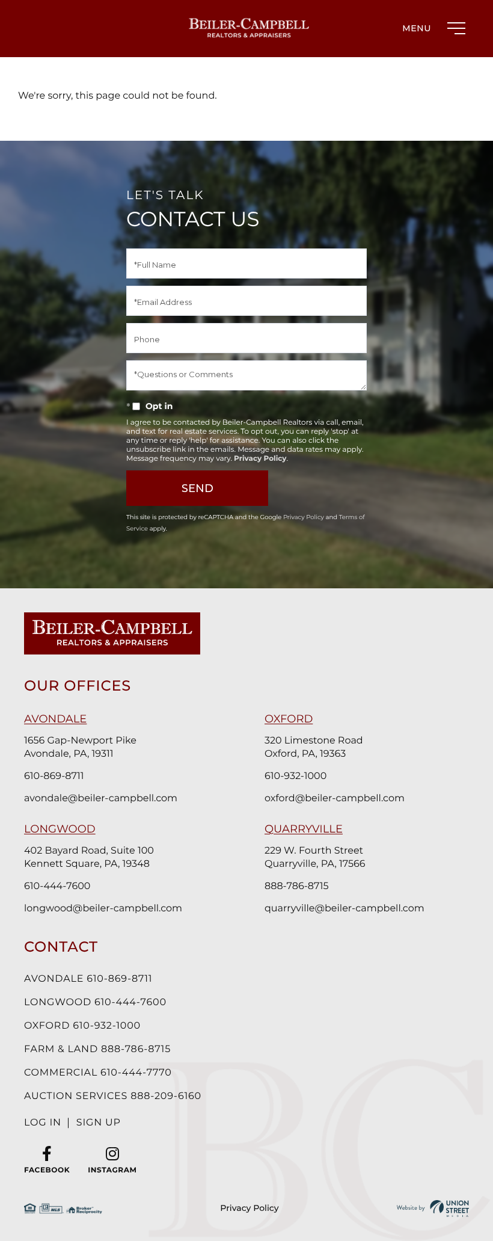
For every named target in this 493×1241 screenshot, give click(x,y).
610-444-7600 (57, 886)
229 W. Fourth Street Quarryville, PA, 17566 (315, 857)
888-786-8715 (296, 886)
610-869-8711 (54, 776)
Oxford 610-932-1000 (82, 1026)
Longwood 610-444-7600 (95, 1002)
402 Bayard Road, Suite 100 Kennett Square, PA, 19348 (89, 857)
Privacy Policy (260, 458)
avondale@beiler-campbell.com (100, 798)
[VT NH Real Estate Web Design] (433, 1208)
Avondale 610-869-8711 (88, 979)
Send (197, 488)
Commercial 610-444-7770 (98, 1073)
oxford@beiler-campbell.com (335, 798)
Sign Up (98, 1123)
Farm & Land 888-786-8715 (97, 1049)
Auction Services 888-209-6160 (112, 1096)
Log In (42, 1123)
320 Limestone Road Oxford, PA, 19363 (314, 747)
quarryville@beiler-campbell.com (344, 908)
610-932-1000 (295, 776)
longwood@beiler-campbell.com (103, 908)
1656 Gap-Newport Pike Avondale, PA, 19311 (80, 747)
